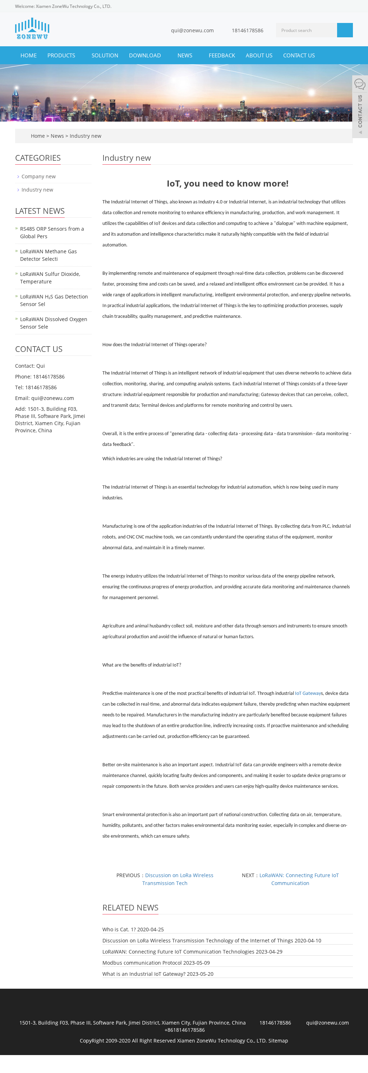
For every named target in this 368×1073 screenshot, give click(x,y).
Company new (39, 176)
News (186, 55)
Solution (105, 55)
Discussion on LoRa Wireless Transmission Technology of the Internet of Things (197, 940)
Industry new (84, 135)
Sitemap (278, 1040)
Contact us (299, 55)
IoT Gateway (308, 693)
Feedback (222, 55)
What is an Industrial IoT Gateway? (143, 973)
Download (145, 55)
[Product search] (345, 30)
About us (259, 55)
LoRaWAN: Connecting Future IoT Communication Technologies (178, 951)
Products (62, 55)
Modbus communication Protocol (142, 962)
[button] (79, 55)
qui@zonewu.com (192, 30)
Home (28, 55)
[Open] (360, 107)
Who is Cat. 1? (119, 929)
